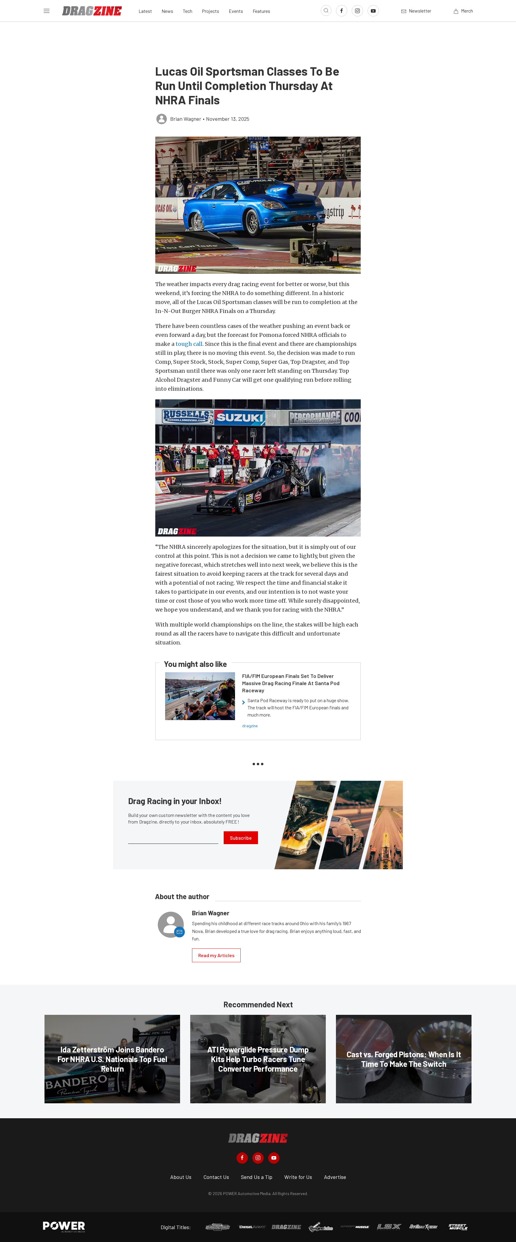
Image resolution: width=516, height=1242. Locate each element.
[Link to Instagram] (357, 10)
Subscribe (241, 838)
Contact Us (216, 1177)
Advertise (335, 1177)
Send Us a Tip (256, 1177)
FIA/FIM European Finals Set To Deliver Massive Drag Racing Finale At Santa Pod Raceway (291, 683)
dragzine (250, 725)
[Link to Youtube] (373, 10)
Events (236, 11)
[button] (258, 205)
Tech (187, 11)
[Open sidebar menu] (46, 11)
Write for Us (298, 1177)
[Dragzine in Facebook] (242, 1158)
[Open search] (326, 10)
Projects (210, 11)
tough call (189, 343)
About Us (180, 1177)
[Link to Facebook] (341, 10)
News (167, 11)
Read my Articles (216, 955)
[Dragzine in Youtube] (274, 1158)
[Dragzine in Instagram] (258, 1158)
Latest (145, 11)
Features (261, 11)
